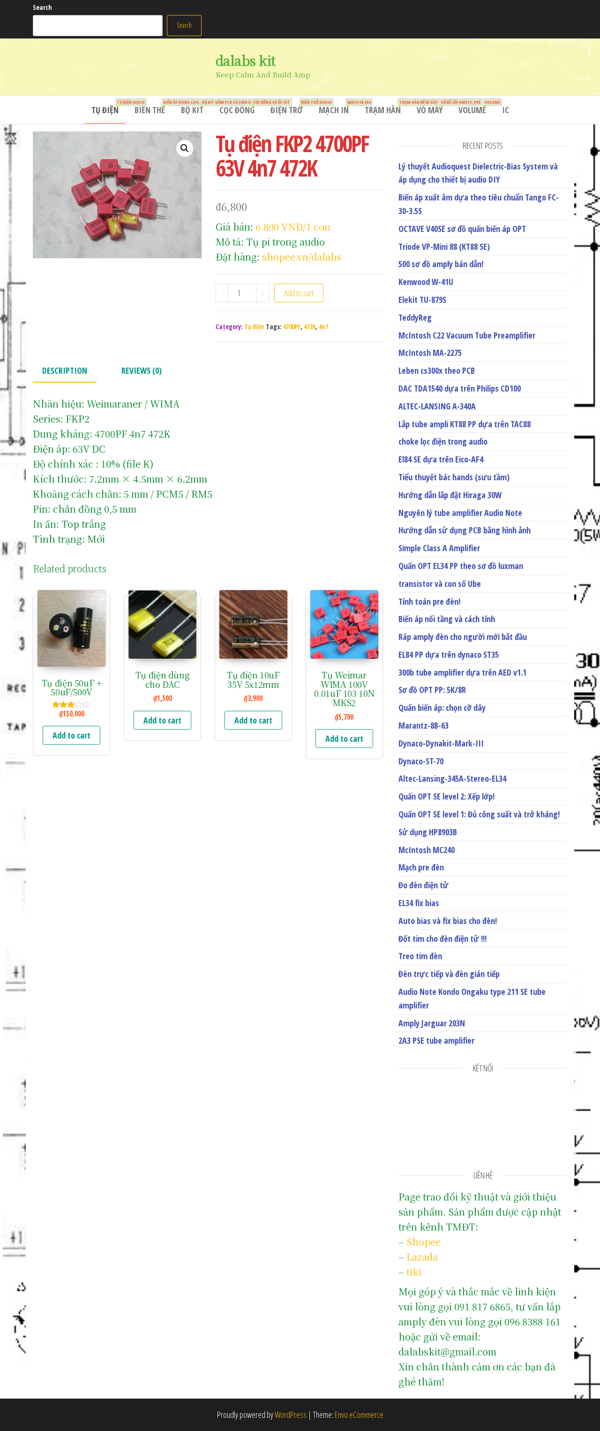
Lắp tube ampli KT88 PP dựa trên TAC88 (464, 424)
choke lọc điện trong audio (443, 441)
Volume (475, 107)
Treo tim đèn (420, 956)
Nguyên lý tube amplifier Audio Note (460, 512)
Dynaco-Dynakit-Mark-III (441, 743)
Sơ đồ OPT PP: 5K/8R (432, 689)
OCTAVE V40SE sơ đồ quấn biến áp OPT (462, 228)
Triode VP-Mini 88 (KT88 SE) (444, 246)
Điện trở (290, 107)
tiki (413, 1271)
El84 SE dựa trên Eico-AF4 (440, 459)
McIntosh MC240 (426, 849)
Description (64, 370)
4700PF (291, 326)
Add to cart (299, 293)
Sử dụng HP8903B (427, 832)
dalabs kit (245, 60)
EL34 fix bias (418, 902)
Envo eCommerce (359, 1414)
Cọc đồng (240, 107)
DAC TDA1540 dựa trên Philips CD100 (459, 388)
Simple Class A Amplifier (439, 548)
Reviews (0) (141, 370)
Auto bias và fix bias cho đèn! (447, 920)
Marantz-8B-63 (423, 725)
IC (505, 109)
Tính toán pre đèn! (429, 601)
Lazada (422, 1256)
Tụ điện (108, 107)
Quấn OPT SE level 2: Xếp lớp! (446, 796)
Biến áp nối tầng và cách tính (446, 618)
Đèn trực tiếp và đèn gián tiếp (449, 973)
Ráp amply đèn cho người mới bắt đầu (462, 636)
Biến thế (153, 107)
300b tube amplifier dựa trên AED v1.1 (462, 672)
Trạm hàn (386, 107)
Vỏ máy (433, 107)
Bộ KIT (195, 107)
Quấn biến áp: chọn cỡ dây (442, 707)
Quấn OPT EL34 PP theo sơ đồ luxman (460, 565)
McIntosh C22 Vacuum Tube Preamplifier (466, 335)
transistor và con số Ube (439, 583)
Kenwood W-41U (425, 281)
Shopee (423, 1241)
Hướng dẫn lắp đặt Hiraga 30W (450, 494)
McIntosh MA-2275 (430, 352)
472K (309, 326)
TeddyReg (415, 317)
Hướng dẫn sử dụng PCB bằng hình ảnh (464, 530)
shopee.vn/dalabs (301, 256)
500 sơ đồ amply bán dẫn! (440, 263)
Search (42, 7)
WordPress (291, 1414)
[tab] (72, 371)
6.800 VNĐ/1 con (292, 226)
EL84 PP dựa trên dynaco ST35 (448, 654)
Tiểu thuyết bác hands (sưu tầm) (454, 477)
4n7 (323, 326)
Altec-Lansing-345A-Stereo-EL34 (452, 778)
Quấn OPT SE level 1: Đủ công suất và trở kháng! (479, 814)
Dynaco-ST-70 (420, 761)
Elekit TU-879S (422, 299)
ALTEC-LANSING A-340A (437, 406)
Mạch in (337, 107)
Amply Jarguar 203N (431, 1023)
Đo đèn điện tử (423, 885)
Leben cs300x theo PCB (436, 370)
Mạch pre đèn (421, 867)
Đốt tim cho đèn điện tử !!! (442, 938)
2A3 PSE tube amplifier (436, 1040)
